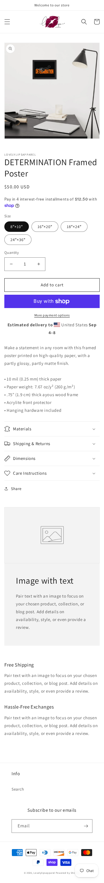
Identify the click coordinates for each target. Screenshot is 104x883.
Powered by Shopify (68, 872)
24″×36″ (17, 239)
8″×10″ (16, 226)
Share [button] (16, 488)
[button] (7, 21)
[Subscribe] (85, 826)
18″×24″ (74, 226)
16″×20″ (45, 226)
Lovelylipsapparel (44, 872)
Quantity (11, 252)
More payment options (52, 315)
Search (18, 789)
